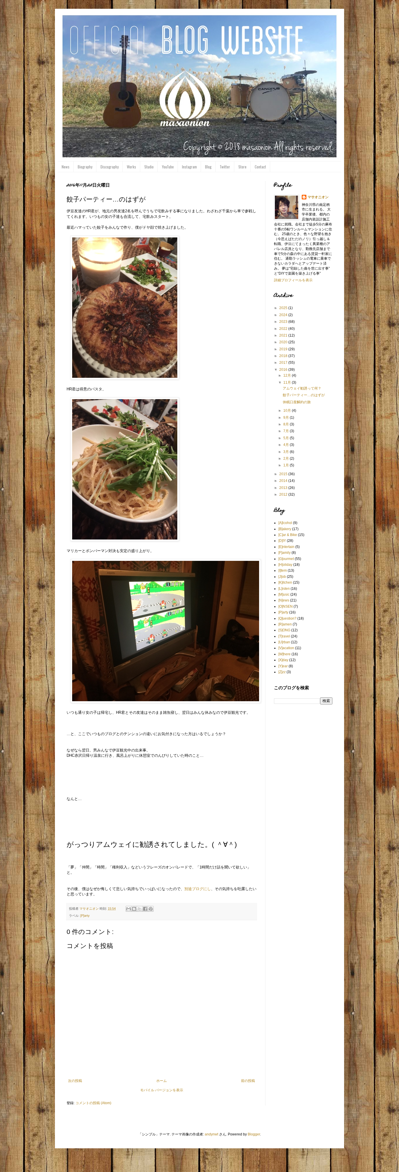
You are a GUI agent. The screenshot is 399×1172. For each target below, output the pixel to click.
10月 (287, 411)
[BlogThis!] (134, 909)
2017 (283, 363)
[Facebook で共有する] (145, 909)
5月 (286, 438)
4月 (286, 445)
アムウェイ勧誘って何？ (302, 388)
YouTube (168, 167)
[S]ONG (284, 630)
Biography (85, 167)
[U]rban (284, 642)
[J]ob (282, 577)
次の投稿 (75, 1081)
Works (131, 167)
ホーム (161, 1081)
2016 (283, 370)
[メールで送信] (128, 909)
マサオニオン (318, 197)
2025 (283, 308)
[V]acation (286, 648)
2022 (283, 329)
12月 (287, 375)
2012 (283, 494)
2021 (283, 335)
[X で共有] (140, 909)
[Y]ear (283, 666)
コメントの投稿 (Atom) (93, 1103)
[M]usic (283, 594)
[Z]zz (282, 672)
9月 (286, 418)
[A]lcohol (285, 523)
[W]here (284, 654)
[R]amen (285, 624)
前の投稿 (248, 1081)
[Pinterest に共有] (151, 909)
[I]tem (282, 570)
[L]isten (284, 589)
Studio (149, 167)
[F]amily (284, 553)
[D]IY (282, 541)
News (66, 167)
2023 (283, 322)
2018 (283, 356)
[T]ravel (284, 636)
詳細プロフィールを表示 (293, 280)
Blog (208, 167)
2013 (283, 488)
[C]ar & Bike (287, 535)
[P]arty (85, 915)
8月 (286, 424)
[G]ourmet (286, 559)
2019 (283, 349)
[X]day (283, 660)
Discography (109, 167)
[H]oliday (285, 565)
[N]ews (283, 600)
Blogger (254, 1134)
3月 (286, 452)
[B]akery (284, 529)
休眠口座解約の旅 (297, 402)
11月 (287, 382)
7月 (286, 431)
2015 (283, 474)
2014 (283, 481)
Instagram (189, 167)
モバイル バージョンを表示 (161, 1090)
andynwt (211, 1134)
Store (242, 167)
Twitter (225, 167)
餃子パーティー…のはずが (304, 395)
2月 (286, 458)
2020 (283, 342)
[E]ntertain (286, 547)
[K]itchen (285, 582)
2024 (283, 315)
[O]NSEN (285, 606)
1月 (286, 465)
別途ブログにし (197, 889)
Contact (260, 167)
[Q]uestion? (287, 618)
